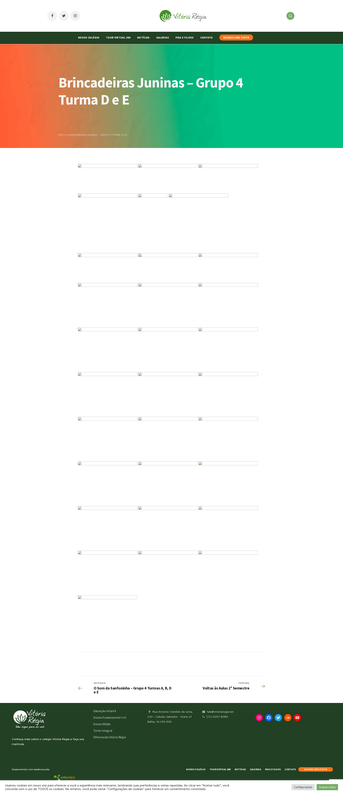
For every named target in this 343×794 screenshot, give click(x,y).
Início (62, 134)
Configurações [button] (303, 787)
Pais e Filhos (184, 37)
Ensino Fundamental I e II (109, 717)
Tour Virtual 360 (118, 37)
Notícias (143, 37)
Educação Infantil (104, 711)
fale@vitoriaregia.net (220, 711)
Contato (206, 37)
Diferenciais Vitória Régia (109, 737)
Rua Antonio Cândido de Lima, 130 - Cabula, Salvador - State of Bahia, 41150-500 (170, 716)
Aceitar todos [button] (327, 787)
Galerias (162, 37)
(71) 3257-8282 (217, 716)
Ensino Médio (102, 724)
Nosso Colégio (88, 37)
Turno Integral (103, 731)
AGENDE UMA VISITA (236, 37)
